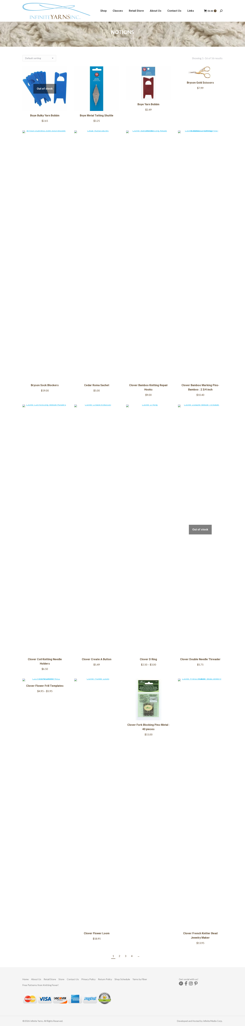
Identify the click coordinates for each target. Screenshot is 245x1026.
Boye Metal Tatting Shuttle (96, 115)
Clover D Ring (148, 659)
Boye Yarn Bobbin (148, 104)
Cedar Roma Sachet (96, 385)
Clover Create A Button (96, 659)
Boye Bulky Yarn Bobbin (44, 115)
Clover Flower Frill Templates (45, 685)
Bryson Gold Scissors (200, 82)
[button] (114, 106)
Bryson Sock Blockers (45, 385)
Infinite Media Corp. (212, 1021)
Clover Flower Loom (97, 933)
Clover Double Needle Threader (200, 659)
